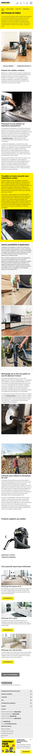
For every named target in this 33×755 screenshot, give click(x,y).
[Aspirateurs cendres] (16, 538)
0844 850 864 (13, 716)
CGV (2, 737)
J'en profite (26, 751)
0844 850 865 (7, 721)
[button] (30, 66)
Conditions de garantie (7, 733)
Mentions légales (5, 729)
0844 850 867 (17, 718)
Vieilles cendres (8, 66)
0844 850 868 (15, 714)
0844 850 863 (17, 711)
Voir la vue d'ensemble (10, 674)
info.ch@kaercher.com (11, 723)
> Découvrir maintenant (8, 557)
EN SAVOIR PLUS (7, 598)
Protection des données (7, 731)
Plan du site (4, 735)
